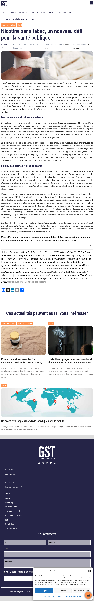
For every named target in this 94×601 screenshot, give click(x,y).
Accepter (43, 591)
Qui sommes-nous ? (13, 487)
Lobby (7, 498)
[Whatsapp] (55, 463)
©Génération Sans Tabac (63, 240)
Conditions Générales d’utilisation (53, 596)
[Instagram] (47, 463)
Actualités (12, 12)
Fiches (7, 478)
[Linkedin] (51, 463)
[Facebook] (39, 463)
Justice (7, 520)
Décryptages (10, 474)
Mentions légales (16, 591)
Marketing (9, 502)
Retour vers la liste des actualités (18, 19)
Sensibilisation (11, 524)
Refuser (63, 591)
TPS (4, 12)
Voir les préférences (81, 591)
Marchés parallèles (13, 528)
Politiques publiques (25, 323)
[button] (89, 571)
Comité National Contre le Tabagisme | (27, 282)
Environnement (11, 506)
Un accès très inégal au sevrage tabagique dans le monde (32, 421)
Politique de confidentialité (73, 596)
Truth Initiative (43, 240)
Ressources (10, 482)
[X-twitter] (43, 463)
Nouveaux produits (8, 25)
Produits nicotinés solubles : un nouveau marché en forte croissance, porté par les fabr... (21, 361)
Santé (20, 25)
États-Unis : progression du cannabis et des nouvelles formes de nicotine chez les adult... (70, 361)
